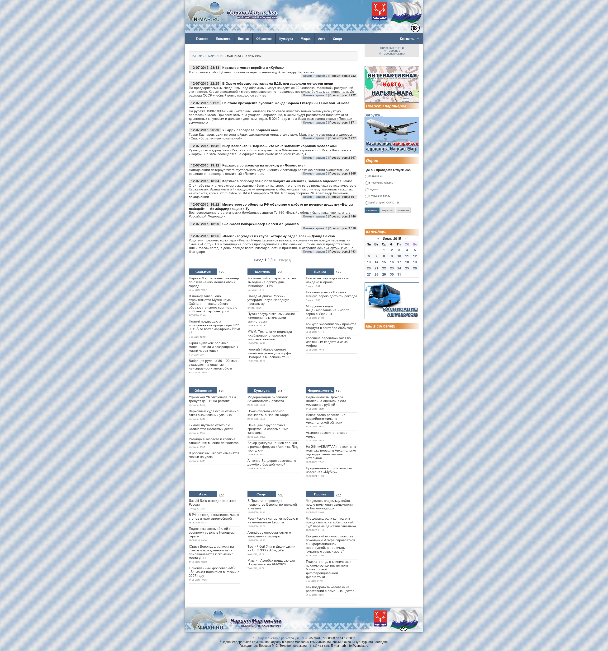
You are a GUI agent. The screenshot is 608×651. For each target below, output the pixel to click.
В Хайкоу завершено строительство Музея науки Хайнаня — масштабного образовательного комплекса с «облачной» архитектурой (213, 303)
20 (369, 268)
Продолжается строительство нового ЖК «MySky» (329, 470)
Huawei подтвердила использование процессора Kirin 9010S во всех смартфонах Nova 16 (214, 327)
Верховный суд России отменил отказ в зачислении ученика (213, 412)
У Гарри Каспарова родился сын (250, 129)
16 (392, 261)
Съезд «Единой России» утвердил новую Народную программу (268, 299)
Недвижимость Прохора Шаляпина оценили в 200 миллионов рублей (326, 400)
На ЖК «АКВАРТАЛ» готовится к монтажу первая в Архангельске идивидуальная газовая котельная (331, 452)
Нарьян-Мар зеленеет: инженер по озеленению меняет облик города (214, 282)
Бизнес (243, 38)
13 (369, 261)
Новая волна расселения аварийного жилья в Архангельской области (325, 418)
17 (399, 261)
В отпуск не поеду (379, 196)
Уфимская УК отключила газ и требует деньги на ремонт (212, 398)
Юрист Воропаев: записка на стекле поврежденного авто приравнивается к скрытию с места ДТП (211, 552)
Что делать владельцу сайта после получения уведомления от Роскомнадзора (330, 504)
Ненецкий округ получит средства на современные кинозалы (268, 428)
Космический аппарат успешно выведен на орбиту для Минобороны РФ (271, 282)
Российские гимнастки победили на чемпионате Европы (272, 520)
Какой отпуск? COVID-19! (383, 202)
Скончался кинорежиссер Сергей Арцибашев (260, 223)
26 (415, 268)
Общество (264, 38)
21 (376, 268)
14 (376, 261)
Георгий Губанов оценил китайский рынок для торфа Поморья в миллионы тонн (269, 353)
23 (392, 268)
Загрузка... (374, 115)
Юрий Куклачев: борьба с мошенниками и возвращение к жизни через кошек (213, 346)
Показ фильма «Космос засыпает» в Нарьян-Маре (268, 412)
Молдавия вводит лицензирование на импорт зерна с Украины (327, 310)
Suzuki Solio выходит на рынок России (212, 502)
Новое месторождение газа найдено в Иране (327, 280)
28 (376, 274)
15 (384, 261)
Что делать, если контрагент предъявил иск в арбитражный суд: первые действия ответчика (331, 522)
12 (415, 256)
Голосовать (372, 210)
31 (399, 274)
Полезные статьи (392, 48)
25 (407, 268)
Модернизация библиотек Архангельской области (267, 398)
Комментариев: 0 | (316, 76)
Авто (321, 38)
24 (399, 268)
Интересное (392, 50)
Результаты (387, 210)
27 (369, 274)
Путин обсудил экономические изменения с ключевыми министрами (271, 317)
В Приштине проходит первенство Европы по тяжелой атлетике (272, 504)
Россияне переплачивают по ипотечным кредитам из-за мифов (328, 341)
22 (384, 268)
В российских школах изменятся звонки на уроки (214, 454)
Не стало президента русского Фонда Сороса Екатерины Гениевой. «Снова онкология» (269, 105)
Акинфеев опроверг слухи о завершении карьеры (269, 534)
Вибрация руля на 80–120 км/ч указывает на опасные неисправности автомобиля (213, 364)
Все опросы (403, 210)
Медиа (305, 38)
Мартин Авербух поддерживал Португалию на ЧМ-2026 (271, 562)
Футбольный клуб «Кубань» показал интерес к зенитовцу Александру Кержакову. (252, 71)
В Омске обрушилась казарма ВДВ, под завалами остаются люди (277, 83)
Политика (223, 38)
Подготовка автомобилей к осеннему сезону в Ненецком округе (212, 532)
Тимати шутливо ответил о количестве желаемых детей (211, 426)
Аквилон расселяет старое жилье (326, 434)
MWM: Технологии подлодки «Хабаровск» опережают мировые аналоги (269, 335)
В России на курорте (380, 182)
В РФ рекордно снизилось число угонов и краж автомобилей (214, 516)
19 (415, 261)
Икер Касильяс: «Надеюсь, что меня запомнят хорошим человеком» (279, 145)
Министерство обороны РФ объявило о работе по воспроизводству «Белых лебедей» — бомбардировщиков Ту (271, 206)
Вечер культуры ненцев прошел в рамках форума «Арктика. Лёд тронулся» (272, 446)
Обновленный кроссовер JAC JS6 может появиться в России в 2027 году (214, 571)
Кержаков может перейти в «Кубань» (253, 67)
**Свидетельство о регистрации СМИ (280, 638)
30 (392, 274)
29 (384, 274)
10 (399, 256)
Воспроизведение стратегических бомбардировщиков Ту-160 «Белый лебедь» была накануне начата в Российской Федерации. (269, 214)
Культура (286, 38)
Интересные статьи (392, 53)
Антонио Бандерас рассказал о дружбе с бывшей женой (271, 462)
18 (407, 261)
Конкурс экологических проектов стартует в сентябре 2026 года (331, 325)
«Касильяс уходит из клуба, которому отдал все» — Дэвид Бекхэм (278, 235)
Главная (202, 38)
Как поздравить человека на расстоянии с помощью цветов (330, 588)
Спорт (337, 38)
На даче (373, 189)
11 (407, 256)
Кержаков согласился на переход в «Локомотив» (263, 165)
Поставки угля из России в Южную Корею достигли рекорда (331, 294)
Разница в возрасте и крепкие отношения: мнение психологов (213, 440)
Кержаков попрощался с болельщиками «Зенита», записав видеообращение (287, 180)
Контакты (407, 38)
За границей (375, 176)
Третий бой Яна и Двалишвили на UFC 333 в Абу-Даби (271, 548)
